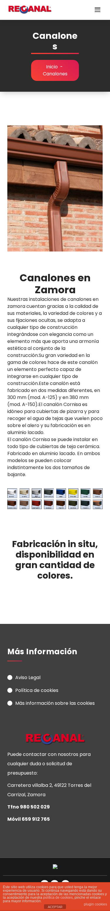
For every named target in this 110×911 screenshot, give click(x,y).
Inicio (52, 66)
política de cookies (58, 898)
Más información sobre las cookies (55, 703)
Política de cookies (36, 690)
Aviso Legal (27, 677)
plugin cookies (95, 904)
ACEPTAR (55, 907)
